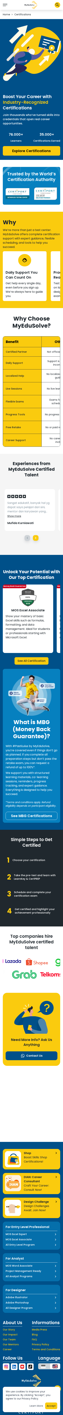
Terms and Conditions (46, 1349)
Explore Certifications (31, 150)
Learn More (36, 1406)
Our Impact (10, 1334)
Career (7, 1349)
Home (6, 14)
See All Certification (32, 661)
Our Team (9, 1339)
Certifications (22, 14)
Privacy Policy (40, 1344)
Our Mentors (11, 1344)
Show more (14, 516)
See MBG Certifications (31, 815)
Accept (51, 1406)
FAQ (34, 1339)
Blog (35, 1334)
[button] (30, 5)
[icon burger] (5, 5)
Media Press (39, 1329)
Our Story (9, 1329)
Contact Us (34, 1056)
